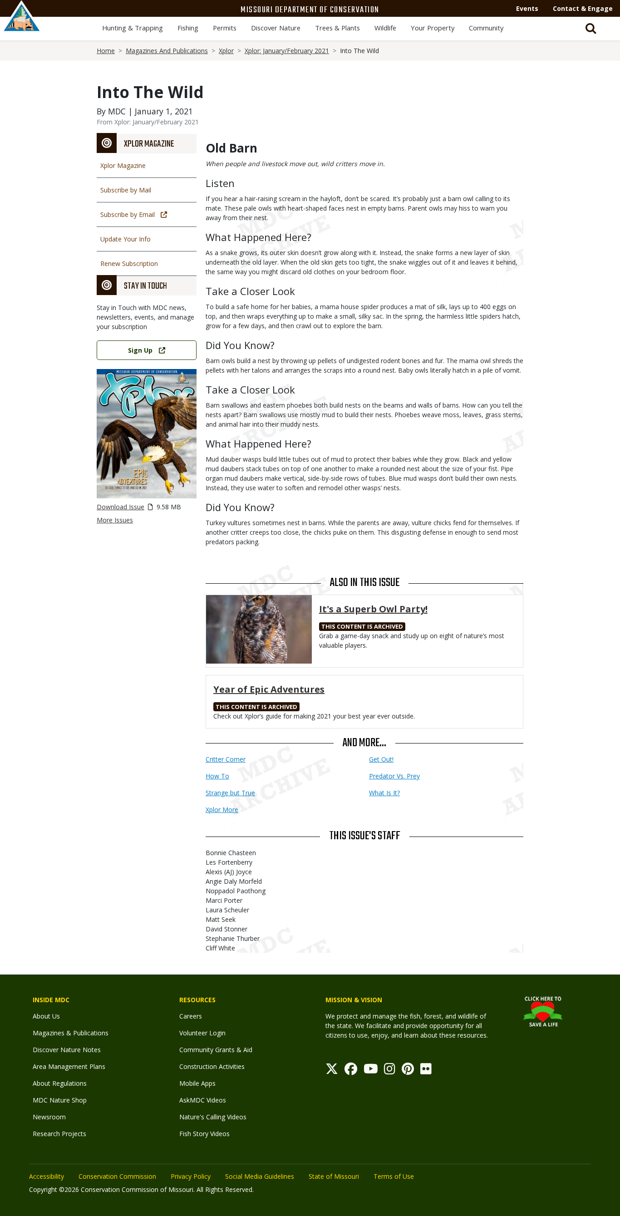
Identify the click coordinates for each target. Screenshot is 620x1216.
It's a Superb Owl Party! (373, 609)
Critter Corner (226, 759)
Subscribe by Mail (125, 190)
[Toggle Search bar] (591, 28)
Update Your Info (125, 239)
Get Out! (381, 759)
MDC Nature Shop (60, 1100)
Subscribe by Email (127, 214)
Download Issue (120, 506)
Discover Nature (275, 27)
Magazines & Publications (70, 1033)
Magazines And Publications (167, 50)
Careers (190, 1016)
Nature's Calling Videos (212, 1117)
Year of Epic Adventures (269, 689)
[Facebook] (350, 1071)
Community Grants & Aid (215, 1049)
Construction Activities (212, 1066)
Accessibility (46, 1176)
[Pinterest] (408, 1071)
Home (106, 50)
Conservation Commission (117, 1176)
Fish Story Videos (204, 1133)
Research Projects (59, 1133)
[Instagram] (389, 1071)
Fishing (187, 27)
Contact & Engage (583, 8)
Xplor (226, 50)
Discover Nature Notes (67, 1049)
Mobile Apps (197, 1083)
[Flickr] (426, 1071)
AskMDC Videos (202, 1100)
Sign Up (140, 350)
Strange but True (230, 792)
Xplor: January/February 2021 (287, 50)
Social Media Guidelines (259, 1176)
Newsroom (49, 1117)
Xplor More (222, 809)
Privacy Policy (191, 1176)
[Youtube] (371, 1071)
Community (486, 27)
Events (527, 8)
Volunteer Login (202, 1033)
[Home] (22, 26)
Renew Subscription (129, 263)
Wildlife (385, 27)
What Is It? (384, 792)
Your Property (432, 27)
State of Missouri (334, 1176)
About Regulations (60, 1083)
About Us (46, 1016)
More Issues (115, 520)
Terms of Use (394, 1176)
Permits (224, 27)
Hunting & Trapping (132, 27)
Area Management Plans (69, 1066)
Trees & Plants (337, 27)
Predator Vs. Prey (394, 776)
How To (217, 776)
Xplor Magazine (123, 165)
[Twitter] (331, 1071)
